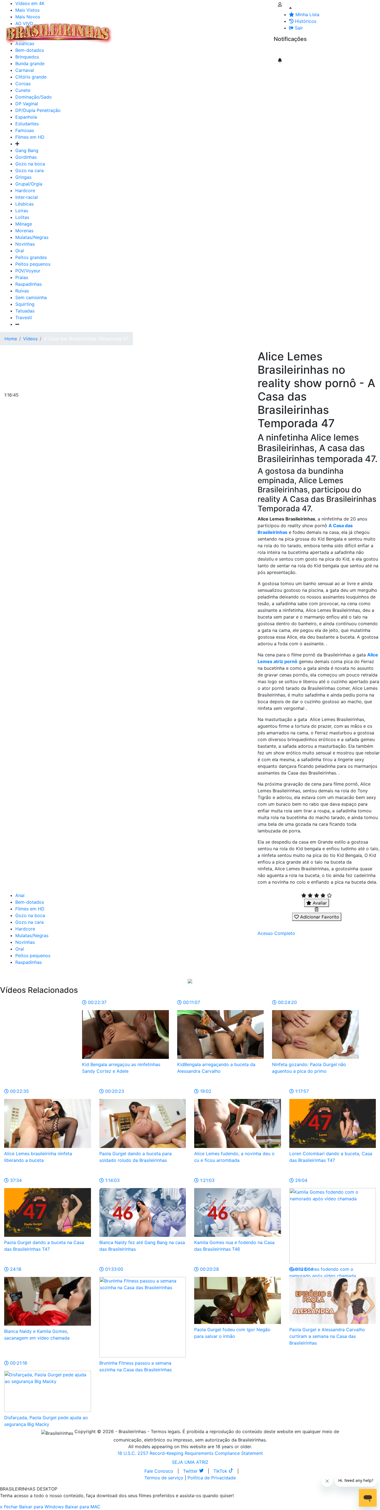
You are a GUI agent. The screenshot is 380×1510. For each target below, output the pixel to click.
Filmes (126, 30)
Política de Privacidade (211, 1477)
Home (10, 338)
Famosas (24, 130)
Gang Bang (26, 150)
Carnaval (24, 70)
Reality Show (226, 33)
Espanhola (26, 117)
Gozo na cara (29, 170)
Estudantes (27, 123)
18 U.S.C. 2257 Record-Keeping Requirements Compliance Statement (190, 1453)
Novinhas (25, 244)
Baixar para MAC (82, 1506)
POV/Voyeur (27, 270)
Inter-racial (26, 197)
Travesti (23, 317)
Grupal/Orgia (28, 184)
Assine (285, 50)
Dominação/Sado (33, 97)
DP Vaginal (26, 103)
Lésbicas (24, 204)
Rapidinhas (186, 30)
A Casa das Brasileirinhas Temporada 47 (86, 338)
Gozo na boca (30, 164)
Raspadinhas (28, 284)
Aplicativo (247, 30)
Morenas (24, 230)
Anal (19, 895)
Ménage (23, 224)
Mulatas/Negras (31, 237)
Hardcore (25, 190)
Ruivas (22, 291)
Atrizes (144, 30)
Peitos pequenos (32, 264)
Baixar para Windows (41, 1506)
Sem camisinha (31, 297)
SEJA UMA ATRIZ (190, 1462)
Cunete (22, 90)
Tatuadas (24, 311)
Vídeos (163, 30)
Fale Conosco (158, 1471)
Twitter (191, 1471)
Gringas (23, 177)
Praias (21, 277)
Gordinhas (26, 157)
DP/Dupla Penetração (38, 110)
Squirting (24, 304)
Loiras (21, 210)
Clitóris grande (30, 77)
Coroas (23, 83)
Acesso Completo (276, 933)
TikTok (221, 1471)
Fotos (208, 30)
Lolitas (22, 217)
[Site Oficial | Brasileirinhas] (58, 33)
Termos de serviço (163, 1477)
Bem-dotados (29, 902)
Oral (19, 250)
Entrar (269, 30)
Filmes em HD (30, 137)
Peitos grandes (31, 257)
